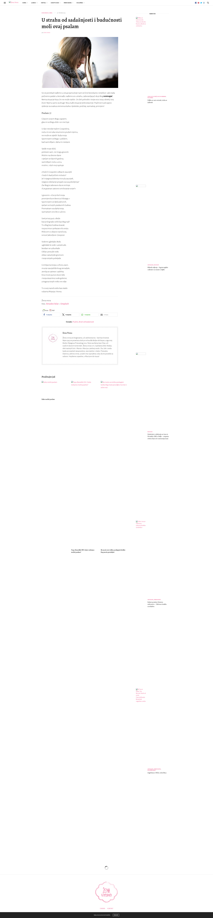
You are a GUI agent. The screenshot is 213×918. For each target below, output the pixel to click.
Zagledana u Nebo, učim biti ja (157, 773)
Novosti (156, 265)
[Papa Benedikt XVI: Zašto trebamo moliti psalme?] (84, 464)
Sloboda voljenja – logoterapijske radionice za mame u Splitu (158, 268)
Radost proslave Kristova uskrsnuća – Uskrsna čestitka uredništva (157, 604)
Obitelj (43, 3)
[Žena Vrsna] (13, 3)
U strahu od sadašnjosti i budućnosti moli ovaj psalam (82, 23)
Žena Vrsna (47, 32)
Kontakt (110, 908)
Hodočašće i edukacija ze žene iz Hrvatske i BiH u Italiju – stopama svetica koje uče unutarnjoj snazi (158, 436)
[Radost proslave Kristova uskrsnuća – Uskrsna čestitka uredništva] (142, 604)
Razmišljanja (152, 770)
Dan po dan (55, 3)
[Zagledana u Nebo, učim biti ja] (142, 771)
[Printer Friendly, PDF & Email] (48, 310)
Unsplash (65, 304)
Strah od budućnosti (86, 322)
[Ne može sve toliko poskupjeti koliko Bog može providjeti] (114, 464)
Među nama (68, 3)
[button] (51, 315)
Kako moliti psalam (48, 399)
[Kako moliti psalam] (55, 388)
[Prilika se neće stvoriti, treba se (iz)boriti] (142, 100)
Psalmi (75, 322)
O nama (102, 908)
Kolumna (80, 3)
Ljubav (33, 3)
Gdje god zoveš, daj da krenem (157, 96)
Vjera (24, 3)
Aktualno (150, 265)
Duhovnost (45, 13)
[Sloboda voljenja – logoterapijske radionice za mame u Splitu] (142, 268)
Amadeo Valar (52, 304)
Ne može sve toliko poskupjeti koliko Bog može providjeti (113, 551)
